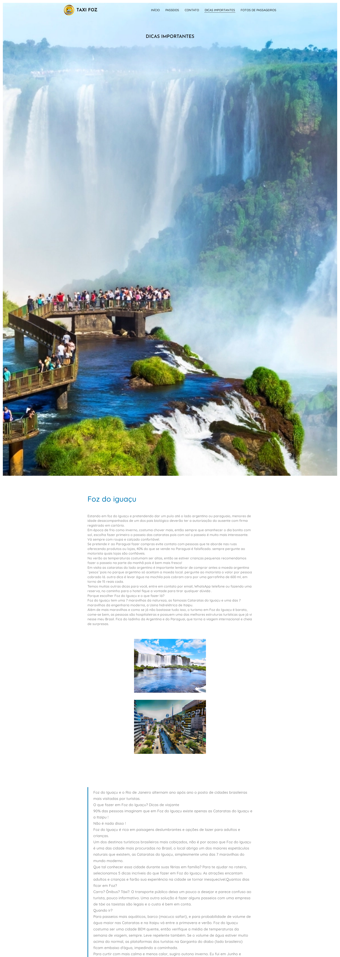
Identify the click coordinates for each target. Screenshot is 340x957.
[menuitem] (156, 10)
